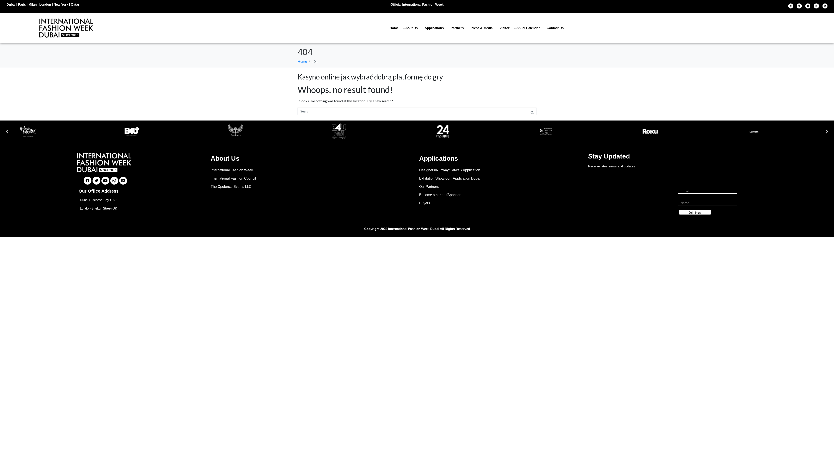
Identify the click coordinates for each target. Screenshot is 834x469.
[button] (7, 131)
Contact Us (555, 28)
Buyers (424, 203)
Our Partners (429, 186)
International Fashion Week (232, 170)
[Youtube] (807, 5)
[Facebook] (790, 5)
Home (394, 28)
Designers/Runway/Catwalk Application (449, 170)
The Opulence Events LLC (231, 186)
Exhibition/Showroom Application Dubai (449, 178)
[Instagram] (816, 5)
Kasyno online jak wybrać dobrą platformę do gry (370, 77)
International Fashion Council (233, 178)
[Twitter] (799, 5)
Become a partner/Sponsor (439, 195)
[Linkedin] (824, 5)
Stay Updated (609, 156)
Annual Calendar (527, 28)
